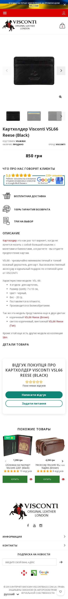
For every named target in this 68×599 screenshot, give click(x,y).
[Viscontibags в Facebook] (28, 526)
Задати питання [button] (34, 403)
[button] (11, 594)
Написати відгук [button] (34, 395)
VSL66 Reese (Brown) (37, 317)
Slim (5, 337)
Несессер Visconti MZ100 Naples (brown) (50, 466)
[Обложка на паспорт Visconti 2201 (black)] (18, 445)
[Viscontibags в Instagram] (40, 526)
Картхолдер (10, 240)
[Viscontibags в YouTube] (34, 526)
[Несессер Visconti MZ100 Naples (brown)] (50, 445)
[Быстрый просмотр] (31, 479)
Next (61, 116)
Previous (5, 461)
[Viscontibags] (20, 25)
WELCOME (34, 5)
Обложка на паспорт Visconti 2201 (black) (17, 466)
